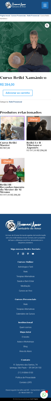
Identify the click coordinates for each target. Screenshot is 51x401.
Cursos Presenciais (18, 16)
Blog (25, 346)
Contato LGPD (25, 382)
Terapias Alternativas (25, 276)
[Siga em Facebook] (18, 254)
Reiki (26, 271)
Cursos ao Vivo (25, 291)
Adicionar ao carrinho (18, 92)
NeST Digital (34, 399)
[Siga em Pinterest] (28, 254)
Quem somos (25, 327)
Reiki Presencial (33, 16)
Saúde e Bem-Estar (25, 281)
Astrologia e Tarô (25, 267)
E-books (25, 337)
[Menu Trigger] (45, 5)
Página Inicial (5, 16)
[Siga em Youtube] (33, 254)
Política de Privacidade (26, 377)
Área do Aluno (25, 351)
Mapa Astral (25, 332)
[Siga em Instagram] (23, 254)
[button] (47, 25)
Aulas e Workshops (25, 342)
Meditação (25, 286)
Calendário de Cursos (25, 314)
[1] (44, 396)
